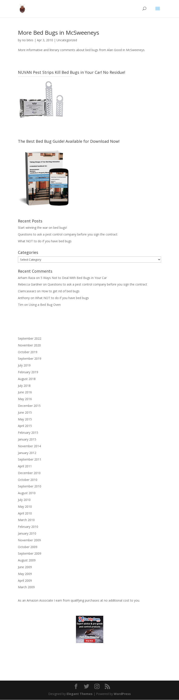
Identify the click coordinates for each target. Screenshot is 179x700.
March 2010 (26, 520)
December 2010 (29, 473)
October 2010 (27, 480)
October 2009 (27, 547)
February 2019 (28, 372)
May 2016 (25, 399)
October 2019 (27, 352)
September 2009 (29, 553)
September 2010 (29, 486)
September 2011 (29, 459)
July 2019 (24, 365)
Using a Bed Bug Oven (45, 305)
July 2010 (24, 500)
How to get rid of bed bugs (60, 291)
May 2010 (25, 506)
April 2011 (25, 466)
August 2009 (27, 560)
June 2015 (25, 412)
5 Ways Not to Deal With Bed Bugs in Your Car (74, 278)
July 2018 (24, 386)
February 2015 (28, 432)
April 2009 (25, 580)
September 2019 (29, 358)
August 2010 (27, 493)
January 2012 (27, 453)
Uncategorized (67, 40)
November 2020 (29, 345)
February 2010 (28, 527)
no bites (27, 40)
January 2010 (27, 533)
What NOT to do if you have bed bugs (45, 241)
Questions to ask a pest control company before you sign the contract (67, 234)
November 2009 (29, 540)
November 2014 (29, 446)
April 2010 (25, 513)
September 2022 (29, 338)
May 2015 (25, 419)
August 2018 (27, 379)
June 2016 (25, 392)
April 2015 (25, 426)
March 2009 (26, 587)
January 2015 (27, 439)
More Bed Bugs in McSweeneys (58, 32)
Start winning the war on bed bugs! (42, 227)
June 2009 (25, 567)
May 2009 (25, 574)
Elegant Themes (80, 694)
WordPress (122, 694)
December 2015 (29, 406)
